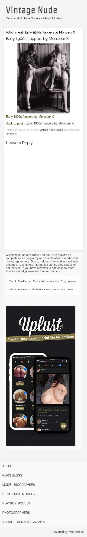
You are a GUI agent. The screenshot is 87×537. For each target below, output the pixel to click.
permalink (11, 133)
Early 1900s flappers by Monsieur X (50, 123)
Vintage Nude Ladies (51, 129)
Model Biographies (18, 485)
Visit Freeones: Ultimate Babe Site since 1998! (41, 289)
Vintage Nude (31, 10)
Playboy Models (16, 503)
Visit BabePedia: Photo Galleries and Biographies (42, 281)
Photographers (16, 512)
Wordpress (76, 532)
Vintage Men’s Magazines (23, 522)
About (7, 466)
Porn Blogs (12, 475)
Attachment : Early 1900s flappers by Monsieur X (40, 32)
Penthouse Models (18, 494)
